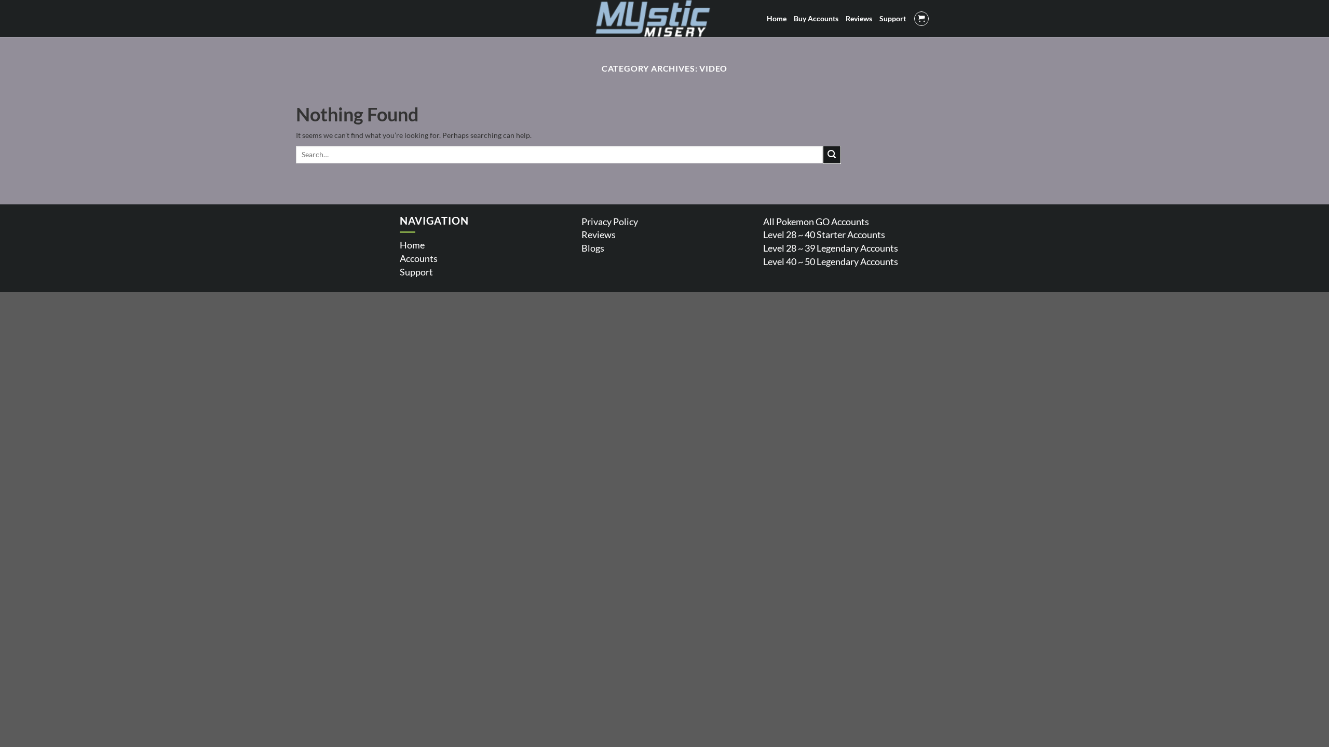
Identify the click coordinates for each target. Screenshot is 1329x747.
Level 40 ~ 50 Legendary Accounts (830, 261)
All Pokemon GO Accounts (816, 221)
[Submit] (832, 155)
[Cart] (921, 18)
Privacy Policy (609, 221)
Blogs (592, 248)
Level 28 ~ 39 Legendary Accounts (830, 248)
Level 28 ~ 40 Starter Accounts (824, 234)
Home (412, 245)
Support (416, 272)
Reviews (598, 234)
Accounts (419, 258)
